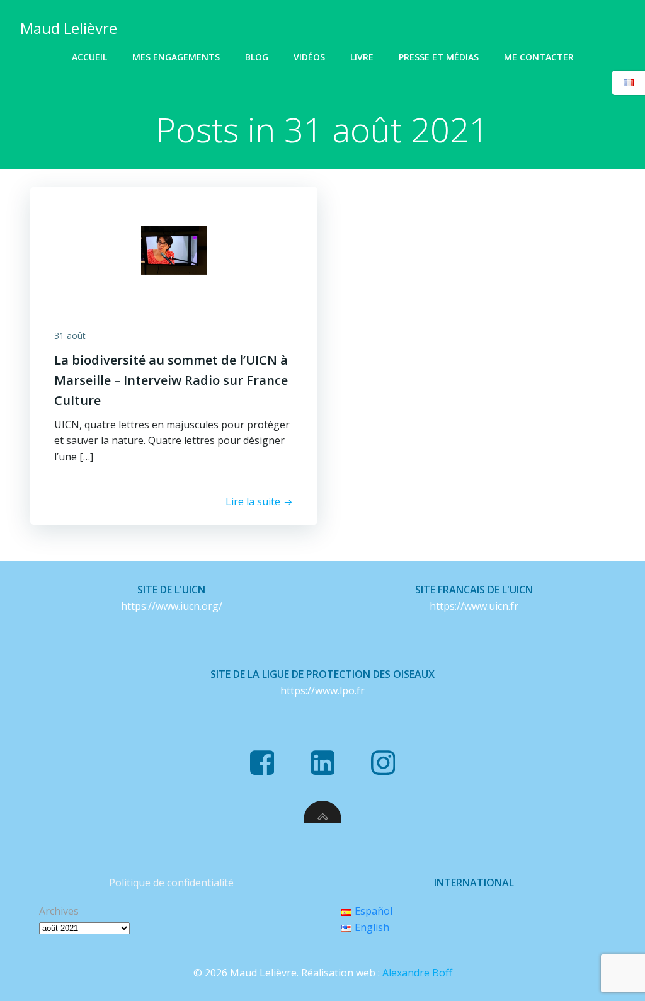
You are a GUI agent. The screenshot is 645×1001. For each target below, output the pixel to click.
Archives (59, 911)
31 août (70, 335)
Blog (256, 57)
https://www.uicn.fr (474, 606)
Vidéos (309, 57)
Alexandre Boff (417, 973)
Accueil (89, 57)
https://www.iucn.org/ (171, 606)
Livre (362, 57)
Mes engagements (176, 57)
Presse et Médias (439, 57)
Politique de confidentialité (171, 882)
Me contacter (539, 57)
